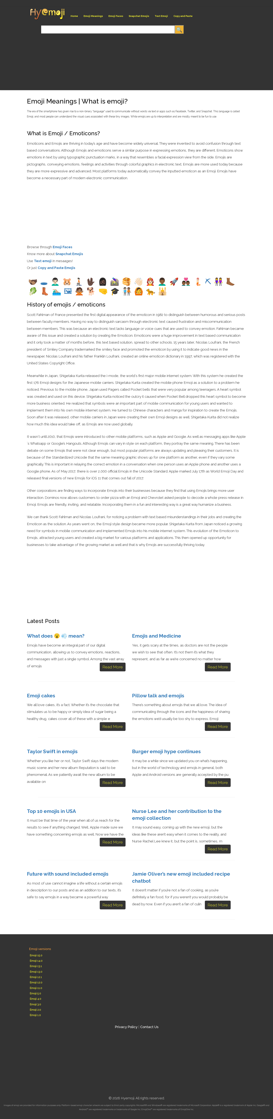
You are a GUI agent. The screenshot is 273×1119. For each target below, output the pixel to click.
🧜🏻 (197, 281)
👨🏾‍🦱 (162, 281)
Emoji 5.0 (35, 993)
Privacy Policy (126, 1027)
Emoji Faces (115, 16)
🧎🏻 (79, 281)
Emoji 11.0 (36, 988)
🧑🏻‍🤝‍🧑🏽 (126, 291)
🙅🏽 (79, 291)
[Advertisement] (64, 60)
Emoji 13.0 (36, 971)
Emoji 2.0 (35, 1009)
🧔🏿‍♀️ (102, 281)
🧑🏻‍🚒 (150, 281)
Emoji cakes (41, 695)
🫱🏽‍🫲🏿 (33, 281)
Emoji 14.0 (36, 960)
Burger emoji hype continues (166, 751)
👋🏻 (138, 281)
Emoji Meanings (93, 16)
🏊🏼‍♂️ (56, 291)
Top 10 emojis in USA (51, 811)
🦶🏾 (230, 281)
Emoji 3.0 (35, 1004)
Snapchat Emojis (139, 16)
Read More (113, 667)
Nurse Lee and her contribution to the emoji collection (177, 814)
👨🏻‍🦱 (55, 281)
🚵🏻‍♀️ (114, 281)
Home (74, 16)
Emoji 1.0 (35, 1015)
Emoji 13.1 (36, 966)
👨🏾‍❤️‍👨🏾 (186, 281)
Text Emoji (161, 16)
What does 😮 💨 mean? (55, 636)
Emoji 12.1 (36, 977)
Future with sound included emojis (67, 874)
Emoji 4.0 (35, 998)
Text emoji (43, 261)
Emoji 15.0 (36, 955)
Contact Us (149, 1027)
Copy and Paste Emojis (56, 268)
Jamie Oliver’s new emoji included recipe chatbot (181, 877)
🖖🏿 (90, 281)
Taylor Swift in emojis (52, 751)
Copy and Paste (183, 16)
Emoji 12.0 (36, 982)
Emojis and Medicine (156, 636)
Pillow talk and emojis (158, 695)
